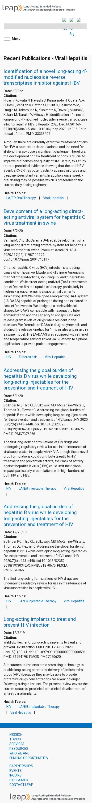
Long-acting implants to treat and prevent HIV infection (40, 622)
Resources (18, 748)
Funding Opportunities (28, 758)
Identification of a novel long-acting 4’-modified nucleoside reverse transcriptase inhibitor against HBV (46, 77)
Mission (15, 734)
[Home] (40, 7)
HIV (8, 357)
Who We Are (19, 753)
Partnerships (21, 766)
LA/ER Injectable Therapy (37, 488)
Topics (15, 739)
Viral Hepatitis (53, 198)
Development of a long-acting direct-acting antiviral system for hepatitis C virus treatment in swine (44, 217)
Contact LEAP (21, 785)
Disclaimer (18, 780)
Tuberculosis (28, 357)
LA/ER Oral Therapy (21, 198)
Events (15, 771)
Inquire (15, 775)
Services (17, 744)
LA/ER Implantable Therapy (39, 706)
